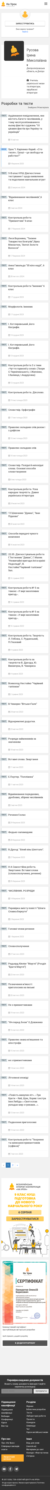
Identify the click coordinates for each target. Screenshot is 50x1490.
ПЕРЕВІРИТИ (41, 1391)
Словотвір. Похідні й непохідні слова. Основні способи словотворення (25, 468)
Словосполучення (18, 946)
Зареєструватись (25, 24)
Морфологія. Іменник (20, 306)
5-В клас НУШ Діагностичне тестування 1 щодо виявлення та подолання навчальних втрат (27, 176)
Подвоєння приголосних (22, 1122)
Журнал (29, 1406)
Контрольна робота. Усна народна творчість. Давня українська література (23, 492)
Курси (4, 1422)
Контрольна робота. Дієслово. (26, 392)
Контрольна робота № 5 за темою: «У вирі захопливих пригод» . (23, 591)
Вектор (4, 1426)
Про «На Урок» (8, 1443)
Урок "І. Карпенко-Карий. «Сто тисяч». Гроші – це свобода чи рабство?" (25, 152)
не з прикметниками (20, 1060)
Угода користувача (9, 1483)
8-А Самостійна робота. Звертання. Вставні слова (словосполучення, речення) (24, 870)
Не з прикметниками (20, 1004)
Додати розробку (25, 1343)
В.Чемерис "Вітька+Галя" (22, 703)
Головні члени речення (21, 928)
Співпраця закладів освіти (10, 1448)
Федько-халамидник (20, 832)
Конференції (7, 1419)
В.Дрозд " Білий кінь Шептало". (26, 849)
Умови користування (27, 1483)
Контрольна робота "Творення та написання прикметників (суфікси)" (26, 1142)
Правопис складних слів (22, 447)
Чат (28, 1429)
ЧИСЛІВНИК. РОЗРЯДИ (21, 890)
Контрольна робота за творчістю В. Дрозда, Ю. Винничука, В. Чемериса (22, 662)
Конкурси (30, 1422)
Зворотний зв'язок (9, 1458)
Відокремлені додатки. (21, 721)
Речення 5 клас (17, 814)
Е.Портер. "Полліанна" (21, 776)
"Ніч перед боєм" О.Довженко (25, 1022)
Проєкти (30, 1419)
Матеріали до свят (35, 1449)
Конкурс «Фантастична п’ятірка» (37, 1454)
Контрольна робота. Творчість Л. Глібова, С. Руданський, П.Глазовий (26, 638)
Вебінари (5, 1416)
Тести (29, 1413)
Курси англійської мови (37, 1432)
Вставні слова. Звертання (23, 759)
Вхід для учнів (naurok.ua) (32, 1444)
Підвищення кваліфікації (7, 1411)
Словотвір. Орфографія (21, 409)
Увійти (25, 32)
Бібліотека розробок (36, 1409)
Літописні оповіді (18, 1077)
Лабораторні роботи (36, 1416)
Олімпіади (30, 1426)
